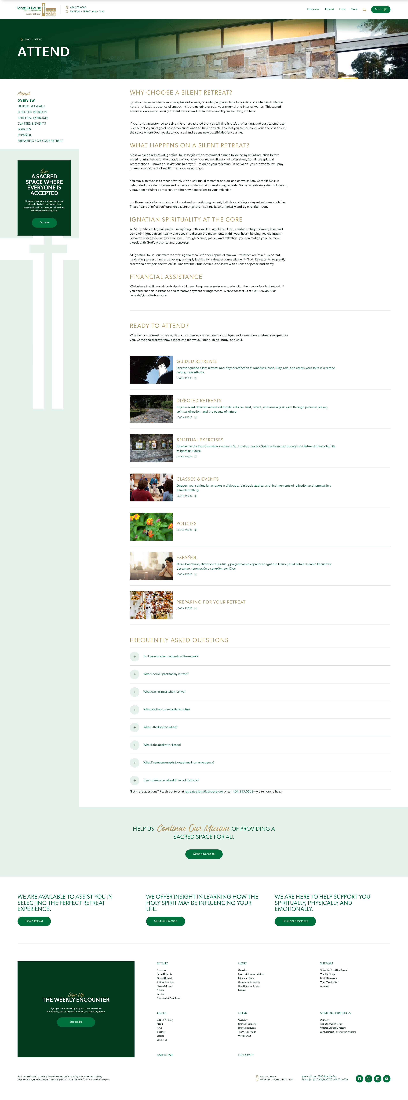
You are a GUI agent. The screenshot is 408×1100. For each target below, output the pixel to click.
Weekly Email (244, 1036)
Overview (161, 970)
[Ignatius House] (37, 9)
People (160, 1024)
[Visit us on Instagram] (368, 1078)
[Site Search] (364, 9)
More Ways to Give (329, 982)
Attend (329, 9)
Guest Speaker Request (249, 986)
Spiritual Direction (335, 1013)
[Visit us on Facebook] (359, 1078)
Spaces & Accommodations (251, 974)
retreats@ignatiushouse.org (204, 791)
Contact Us (162, 1040)
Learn (243, 1013)
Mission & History (165, 1020)
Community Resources (249, 982)
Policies (160, 990)
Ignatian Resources (247, 1028)
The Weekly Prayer (247, 1032)
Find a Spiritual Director (331, 1024)
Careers (160, 1036)
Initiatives (161, 1032)
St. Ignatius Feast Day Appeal (333, 970)
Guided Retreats (164, 974)
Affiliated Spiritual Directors (333, 1028)
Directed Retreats (165, 978)
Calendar (165, 1055)
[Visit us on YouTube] (386, 1078)
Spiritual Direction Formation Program (338, 1032)
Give (354, 9)
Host (342, 9)
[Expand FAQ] (134, 656)
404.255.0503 (78, 7)
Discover (313, 9)
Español (160, 994)
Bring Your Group (246, 978)
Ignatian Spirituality (247, 1024)
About (162, 1013)
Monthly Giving (327, 974)
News (159, 1028)
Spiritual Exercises (165, 982)
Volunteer (324, 986)
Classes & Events (164, 986)
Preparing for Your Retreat (169, 998)
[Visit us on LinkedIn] (377, 1078)
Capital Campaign (328, 978)
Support (326, 963)
